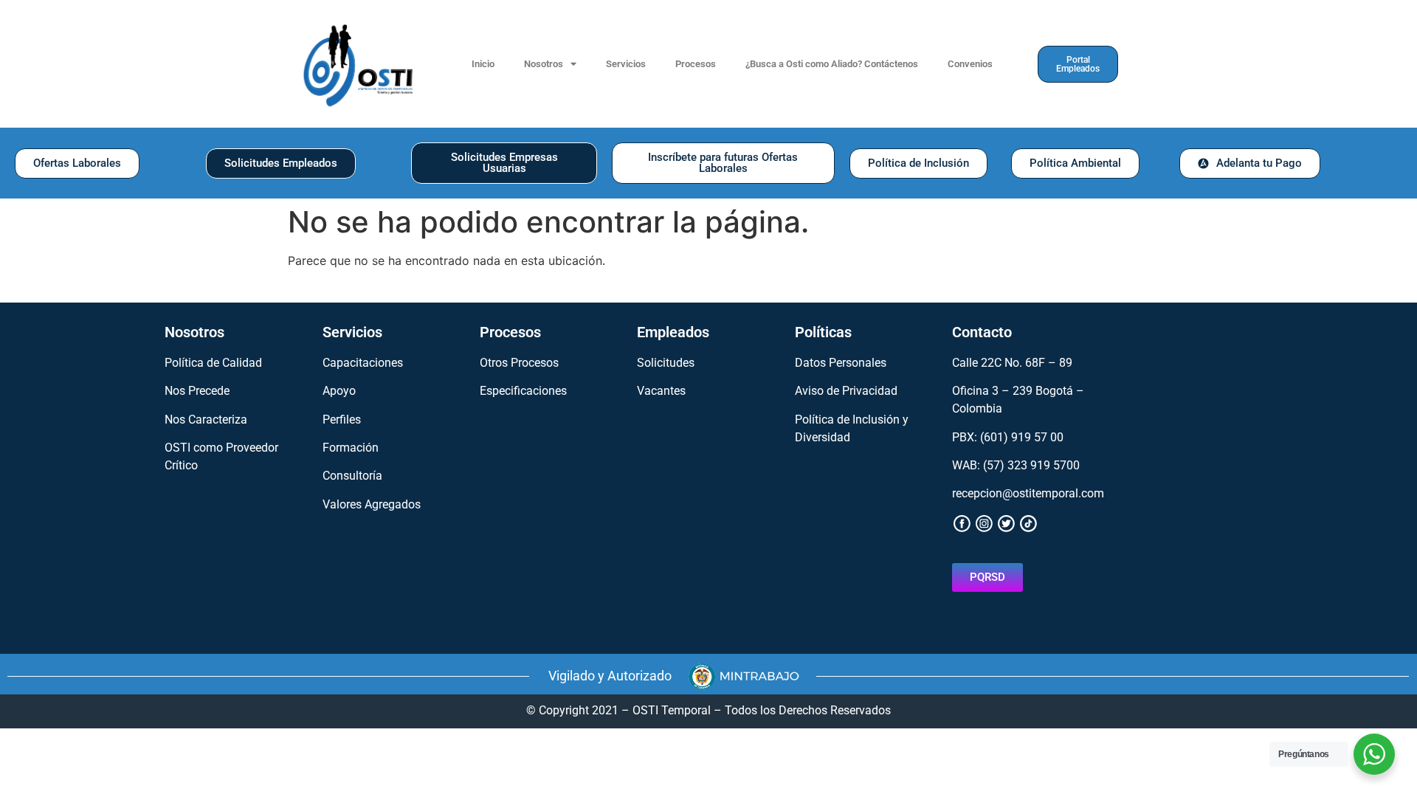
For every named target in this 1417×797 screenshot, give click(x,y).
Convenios (970, 63)
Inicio (483, 63)
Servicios (626, 63)
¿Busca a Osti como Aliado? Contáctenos (831, 63)
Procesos (695, 63)
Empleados (673, 332)
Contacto (982, 332)
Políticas (823, 332)
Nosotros (543, 63)
